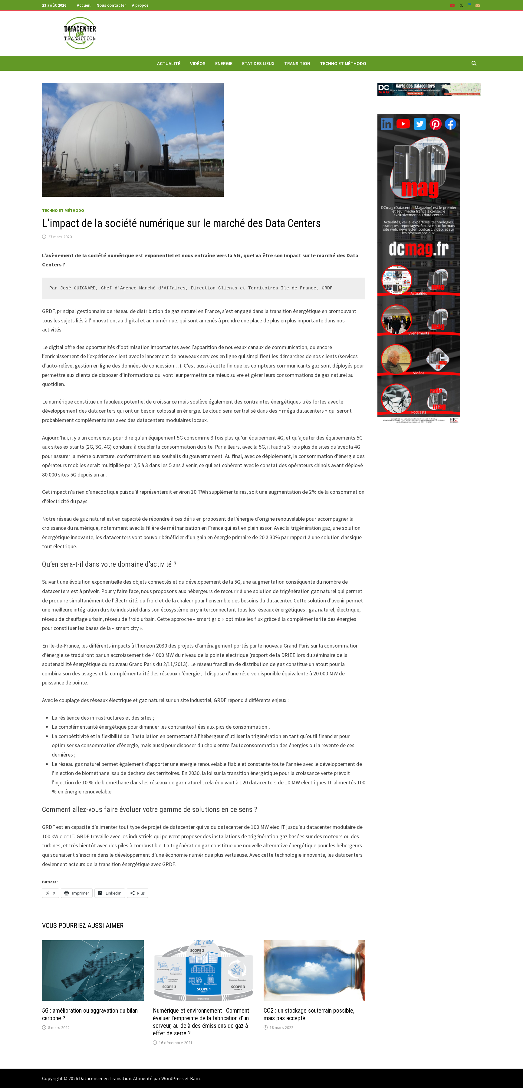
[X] (462, 5)
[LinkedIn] (470, 5)
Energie (223, 63)
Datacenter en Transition (105, 1078)
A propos (140, 5)
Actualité (168, 63)
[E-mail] (477, 5)
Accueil (83, 5)
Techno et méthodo (343, 63)
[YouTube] (453, 5)
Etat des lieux (258, 63)
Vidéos (198, 63)
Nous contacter (111, 5)
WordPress (172, 1078)
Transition (297, 63)
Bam (195, 1078)
